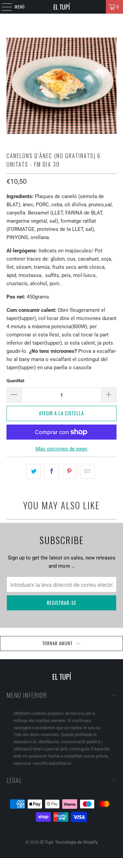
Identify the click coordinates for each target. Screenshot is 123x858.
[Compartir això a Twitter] (33, 471)
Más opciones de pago (61, 449)
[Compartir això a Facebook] (51, 471)
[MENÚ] (3, 7)
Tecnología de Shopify (76, 842)
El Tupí (61, 6)
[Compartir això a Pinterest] (69, 471)
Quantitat (15, 380)
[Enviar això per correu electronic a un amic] (87, 471)
